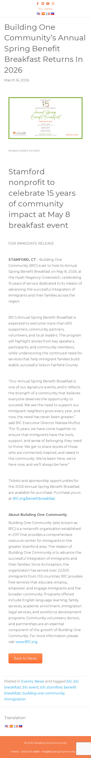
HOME (15, 751)
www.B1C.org (26, 642)
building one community (43, 693)
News (39, 681)
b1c (69, 681)
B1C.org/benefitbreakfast (34, 499)
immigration (15, 699)
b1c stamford (51, 687)
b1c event (30, 687)
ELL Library (46, 8)
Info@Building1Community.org (61, 751)
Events (27, 681)
